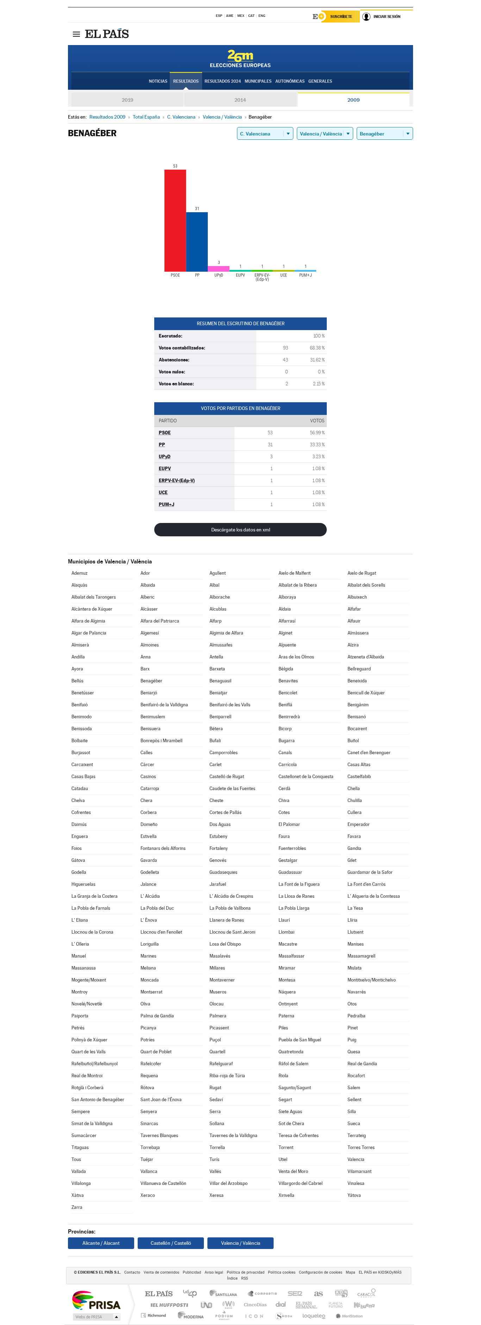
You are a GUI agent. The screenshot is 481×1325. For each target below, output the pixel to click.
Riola (283, 1075)
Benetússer (82, 692)
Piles (283, 1027)
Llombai (286, 932)
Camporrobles (224, 752)
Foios (76, 848)
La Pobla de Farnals (90, 908)
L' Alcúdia (150, 896)
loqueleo (314, 1315)
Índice (232, 1278)
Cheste (216, 800)
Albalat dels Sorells (366, 585)
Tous (76, 1159)
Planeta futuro (333, 1304)
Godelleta (149, 872)
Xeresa (217, 1195)
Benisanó (357, 716)
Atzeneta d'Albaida (366, 657)
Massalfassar (292, 956)
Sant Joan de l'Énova (161, 1099)
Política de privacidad (245, 1272)
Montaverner (222, 980)
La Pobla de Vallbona (230, 908)
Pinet (353, 1027)
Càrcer (147, 764)
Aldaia (285, 609)
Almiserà (80, 645)
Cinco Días (254, 1304)
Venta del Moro (293, 1171)
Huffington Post (168, 1304)
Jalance (148, 884)
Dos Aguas (220, 824)
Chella (354, 788)
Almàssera (358, 633)
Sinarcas (149, 1123)
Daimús (79, 824)
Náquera (287, 992)
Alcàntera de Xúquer (91, 609)
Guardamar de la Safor (370, 872)
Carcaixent (82, 764)
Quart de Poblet (155, 1051)
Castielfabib (359, 776)
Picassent (219, 1027)
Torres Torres (361, 1147)
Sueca (354, 1123)
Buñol (353, 740)
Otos (352, 1004)
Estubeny (218, 836)
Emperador (359, 824)
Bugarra (287, 740)
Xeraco (147, 1195)
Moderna (188, 1315)
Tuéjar (146, 1159)
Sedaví (216, 1099)
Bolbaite (79, 740)
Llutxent (355, 932)
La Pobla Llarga (294, 908)
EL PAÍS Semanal (307, 1304)
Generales (320, 81)
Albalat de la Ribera (298, 585)
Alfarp (215, 621)
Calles (146, 752)
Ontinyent (288, 1004)
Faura (284, 836)
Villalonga (81, 1183)
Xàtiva (77, 1195)
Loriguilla (149, 944)
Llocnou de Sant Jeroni (232, 932)
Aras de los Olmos (296, 657)
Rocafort (356, 1075)
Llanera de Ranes (227, 920)
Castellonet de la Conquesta (306, 776)
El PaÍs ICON (254, 1315)
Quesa (354, 1051)
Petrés (78, 1027)
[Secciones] (76, 33)
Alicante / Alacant (101, 1243)
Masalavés (220, 956)
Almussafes (221, 645)
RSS (244, 1278)
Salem (354, 1087)
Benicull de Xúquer (366, 692)
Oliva (145, 1004)
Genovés (218, 860)
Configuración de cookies (320, 1272)
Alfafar (354, 609)
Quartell (217, 1051)
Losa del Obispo (225, 944)
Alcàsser (149, 609)
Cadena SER (293, 1294)
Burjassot (80, 752)
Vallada (78, 1171)
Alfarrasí (287, 621)
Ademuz (79, 573)
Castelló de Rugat (227, 776)
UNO (207, 1304)
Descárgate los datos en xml (240, 529)
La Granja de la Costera (94, 896)
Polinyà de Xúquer (89, 1039)
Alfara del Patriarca (159, 621)
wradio (227, 1304)
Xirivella (286, 1195)
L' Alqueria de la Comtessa (374, 896)
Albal (214, 585)
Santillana (225, 1294)
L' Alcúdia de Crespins (231, 896)
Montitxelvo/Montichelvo (372, 980)
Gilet (352, 860)
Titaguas (80, 1147)
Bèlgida (286, 668)
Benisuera (150, 728)
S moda (283, 1315)
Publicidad (192, 1272)
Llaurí (284, 920)
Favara (354, 836)
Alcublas (218, 609)
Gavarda (148, 860)
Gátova (78, 860)
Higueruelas (83, 884)
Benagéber (151, 680)
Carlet (215, 764)
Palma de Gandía (157, 1015)
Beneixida (357, 680)
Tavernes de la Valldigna (233, 1135)
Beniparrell (220, 716)
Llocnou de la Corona (92, 932)
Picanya (148, 1027)
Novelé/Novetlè (86, 1004)
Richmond (154, 1315)
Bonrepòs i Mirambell (161, 740)
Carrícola (288, 764)
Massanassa (83, 968)
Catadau (79, 788)
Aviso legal (214, 1272)
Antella (216, 657)
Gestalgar (288, 860)
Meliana (148, 968)
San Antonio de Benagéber (97, 1099)
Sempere (80, 1111)
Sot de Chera (291, 1123)
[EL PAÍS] (108, 33)
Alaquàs (79, 585)
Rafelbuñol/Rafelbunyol (94, 1063)
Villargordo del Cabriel (301, 1183)
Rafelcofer (150, 1063)
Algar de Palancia (88, 633)
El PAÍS (158, 1294)
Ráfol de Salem (293, 1063)
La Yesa (355, 908)
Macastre (288, 944)
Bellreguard (359, 668)
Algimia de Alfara (226, 633)
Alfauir (354, 621)
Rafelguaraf (221, 1063)
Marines (148, 956)
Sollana (217, 1123)
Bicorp (285, 728)
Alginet (285, 633)
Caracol (364, 1294)
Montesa (287, 980)
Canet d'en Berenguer (369, 752)
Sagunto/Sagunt (295, 1087)
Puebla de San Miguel (300, 1039)
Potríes (147, 1039)
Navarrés (357, 992)
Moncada (149, 980)
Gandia (354, 848)
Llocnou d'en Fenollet (161, 932)
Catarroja (149, 788)
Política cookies (281, 1272)
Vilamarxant (359, 1171)
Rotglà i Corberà (87, 1087)
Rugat (215, 1087)
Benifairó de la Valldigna (164, 704)
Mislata (355, 968)
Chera (146, 800)
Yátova (354, 1195)
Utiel (283, 1159)
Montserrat (151, 992)
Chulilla (355, 800)
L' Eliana (79, 920)
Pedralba (357, 1015)
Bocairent (357, 728)
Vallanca (148, 1171)
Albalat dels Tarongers (93, 597)
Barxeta (217, 668)
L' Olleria (80, 944)
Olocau (217, 1004)
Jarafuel (218, 884)
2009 (354, 100)
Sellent (354, 1099)
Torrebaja (150, 1147)
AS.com (315, 1294)
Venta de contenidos (161, 1272)
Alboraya (287, 597)
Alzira (353, 645)
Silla (352, 1111)
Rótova (147, 1087)
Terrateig (357, 1135)
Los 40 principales (192, 1294)
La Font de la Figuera (299, 884)
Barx (145, 668)
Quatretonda (291, 1051)
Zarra (76, 1207)
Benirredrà (289, 716)
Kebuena (358, 1304)
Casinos (148, 776)
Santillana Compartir (262, 1294)
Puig (352, 1039)
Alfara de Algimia (88, 621)
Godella (78, 872)
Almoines (149, 645)
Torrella (217, 1147)
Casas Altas (359, 764)
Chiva (284, 800)
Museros (218, 992)
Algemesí (149, 633)
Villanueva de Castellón (163, 1183)
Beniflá (285, 704)
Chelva (78, 800)
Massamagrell (361, 956)
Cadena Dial (281, 1304)
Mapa (350, 1272)
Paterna (286, 1015)
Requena (149, 1075)
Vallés (215, 1171)
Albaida (147, 585)
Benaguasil (220, 680)
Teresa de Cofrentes (299, 1135)
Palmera (218, 1015)
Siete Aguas (290, 1111)
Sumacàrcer (83, 1135)
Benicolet (288, 692)
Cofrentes (81, 812)
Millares (217, 968)
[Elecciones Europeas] (240, 58)
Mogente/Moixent (88, 980)
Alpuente (287, 645)
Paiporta (79, 1015)
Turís (214, 1159)
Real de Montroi (86, 1075)
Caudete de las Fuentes (232, 788)
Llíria (352, 920)
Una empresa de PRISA (96, 1300)
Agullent (218, 573)
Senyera (148, 1111)
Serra (215, 1111)
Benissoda (81, 728)
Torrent (286, 1147)
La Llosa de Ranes (296, 896)
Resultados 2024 (223, 81)
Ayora (77, 668)
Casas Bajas (83, 776)
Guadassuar (290, 872)
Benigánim (358, 704)
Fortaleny (219, 848)
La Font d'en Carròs (367, 884)
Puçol (215, 1039)
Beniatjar (218, 692)
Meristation (348, 1315)
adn (338, 1294)
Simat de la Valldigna (92, 1123)
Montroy (79, 992)
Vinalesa (356, 1183)
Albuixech (357, 597)
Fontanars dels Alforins (163, 848)
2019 (127, 100)
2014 (240, 100)
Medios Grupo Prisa (96, 1317)
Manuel (78, 956)
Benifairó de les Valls (230, 704)
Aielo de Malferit (295, 573)
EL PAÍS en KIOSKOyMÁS (380, 1272)
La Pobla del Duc (157, 908)
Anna (145, 657)
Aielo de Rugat (362, 573)
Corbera (148, 812)
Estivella (148, 836)
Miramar (287, 968)
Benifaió (79, 704)
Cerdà (285, 788)
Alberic (147, 597)
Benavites (288, 680)
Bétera (216, 728)
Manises (356, 944)
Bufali (215, 740)
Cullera (355, 812)
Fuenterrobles (292, 848)
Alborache (220, 597)
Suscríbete (341, 16)
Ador (145, 573)
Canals (285, 752)
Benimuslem (152, 716)
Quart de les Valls (88, 1051)
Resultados (186, 81)
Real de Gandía (362, 1063)
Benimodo (81, 716)
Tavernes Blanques (159, 1135)
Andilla (78, 657)
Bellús (77, 680)
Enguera (79, 836)
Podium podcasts (224, 1315)
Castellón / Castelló (171, 1243)
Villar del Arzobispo (229, 1183)
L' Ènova (148, 920)
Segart (285, 1099)
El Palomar (289, 824)
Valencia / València (240, 1243)
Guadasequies (223, 872)
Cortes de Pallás (226, 812)
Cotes (284, 812)
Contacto (132, 1272)
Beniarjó (148, 692)
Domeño (148, 824)
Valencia (356, 1159)
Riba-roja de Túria (227, 1075)
